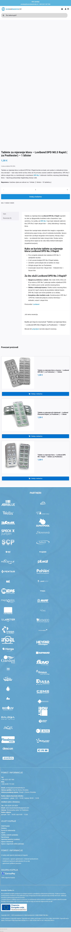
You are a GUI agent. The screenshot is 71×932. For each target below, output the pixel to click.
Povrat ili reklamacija (8, 830)
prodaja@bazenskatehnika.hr (29, 4)
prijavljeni (35, 329)
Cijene (3, 833)
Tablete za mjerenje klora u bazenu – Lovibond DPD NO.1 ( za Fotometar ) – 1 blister (53, 371)
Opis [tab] (4, 214)
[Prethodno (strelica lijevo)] (0, 931)
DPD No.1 (37, 175)
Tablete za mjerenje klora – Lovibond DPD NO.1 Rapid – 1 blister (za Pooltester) (52, 455)
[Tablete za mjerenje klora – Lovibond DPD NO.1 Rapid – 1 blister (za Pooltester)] (18, 457)
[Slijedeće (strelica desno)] (2, 931)
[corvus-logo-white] (8, 873)
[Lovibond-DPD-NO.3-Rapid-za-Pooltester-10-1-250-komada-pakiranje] (35, 85)
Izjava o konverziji (7, 841)
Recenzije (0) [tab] (7, 218)
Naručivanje (5, 837)
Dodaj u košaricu (35, 197)
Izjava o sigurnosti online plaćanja (12, 844)
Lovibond (36, 304)
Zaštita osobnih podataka (9, 835)
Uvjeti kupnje (5, 826)
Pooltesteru (47, 265)
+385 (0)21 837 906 (44, 4)
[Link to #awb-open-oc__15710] (68, 9)
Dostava (4, 828)
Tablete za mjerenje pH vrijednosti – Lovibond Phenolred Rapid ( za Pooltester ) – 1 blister (53, 413)
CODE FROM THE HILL (41, 915)
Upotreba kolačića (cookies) (10, 839)
